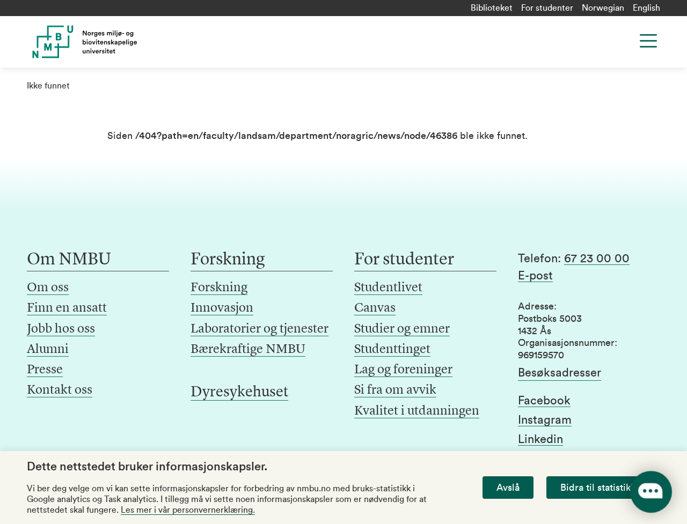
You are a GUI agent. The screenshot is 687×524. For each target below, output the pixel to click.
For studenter (547, 8)
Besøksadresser (559, 373)
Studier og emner (402, 329)
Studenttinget (392, 349)
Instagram (545, 420)
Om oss (48, 288)
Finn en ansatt (67, 308)
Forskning (219, 288)
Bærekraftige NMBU (248, 349)
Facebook (544, 401)
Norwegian (603, 8)
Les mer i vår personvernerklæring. (188, 510)
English (646, 8)
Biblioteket (492, 8)
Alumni (48, 349)
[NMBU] (98, 42)
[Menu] (648, 41)
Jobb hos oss (61, 329)
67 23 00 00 (597, 258)
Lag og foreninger (403, 370)
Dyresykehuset (239, 392)
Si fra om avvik (395, 390)
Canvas (375, 308)
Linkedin (540, 439)
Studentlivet (388, 288)
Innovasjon (222, 308)
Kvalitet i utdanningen (416, 411)
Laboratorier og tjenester (259, 329)
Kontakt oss (59, 390)
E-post (535, 276)
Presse (45, 370)
